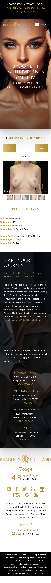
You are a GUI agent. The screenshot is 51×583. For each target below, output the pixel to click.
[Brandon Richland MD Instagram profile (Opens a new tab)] (9, 488)
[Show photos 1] (10, 197)
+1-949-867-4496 (36, 573)
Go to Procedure (35, 137)
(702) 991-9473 (26, 439)
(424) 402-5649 (25, 421)
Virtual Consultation (29, 319)
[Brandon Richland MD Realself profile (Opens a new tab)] (17, 494)
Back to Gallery (16, 137)
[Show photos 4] (33, 197)
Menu (44, 24)
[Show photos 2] (17, 197)
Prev (9, 148)
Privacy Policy (18, 360)
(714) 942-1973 (25, 402)
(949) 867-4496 (25, 384)
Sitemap (31, 510)
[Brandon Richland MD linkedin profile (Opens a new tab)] (33, 488)
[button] (44, 168)
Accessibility (21, 513)
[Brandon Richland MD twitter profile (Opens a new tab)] (24, 488)
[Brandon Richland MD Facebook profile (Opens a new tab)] (16, 488)
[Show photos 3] (25, 197)
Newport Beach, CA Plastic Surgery (25, 506)
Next (41, 148)
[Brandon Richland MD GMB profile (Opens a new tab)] (27, 494)
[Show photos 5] (41, 197)
